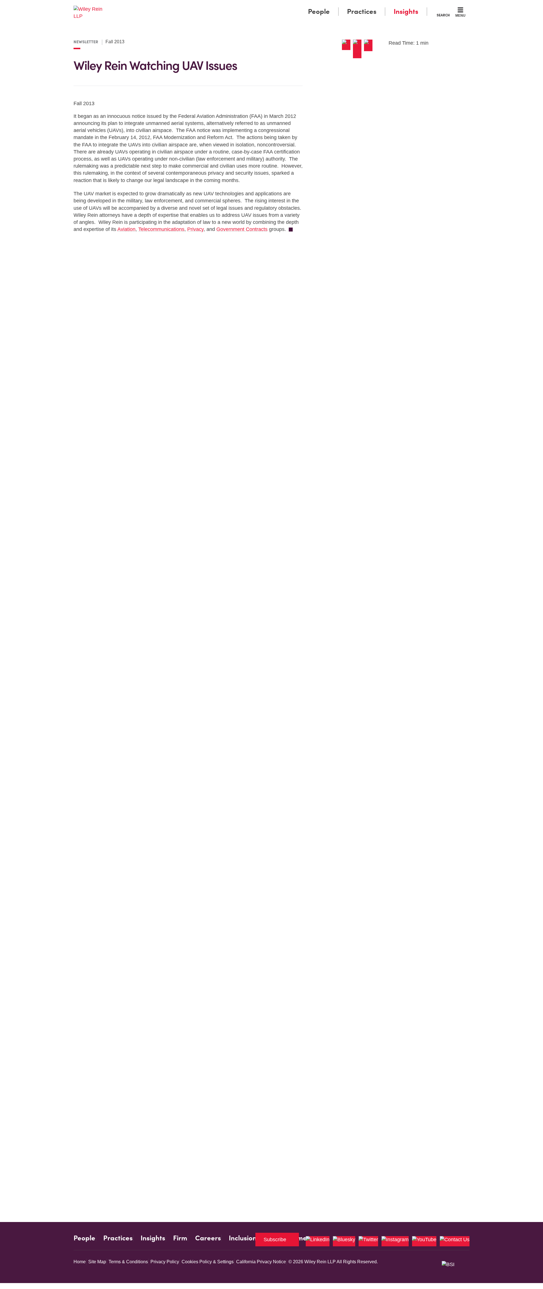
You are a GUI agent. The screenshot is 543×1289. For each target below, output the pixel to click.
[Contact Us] (454, 1241)
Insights (406, 11)
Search (443, 15)
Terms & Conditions (128, 1261)
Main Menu (254, 6)
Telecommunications (161, 229)
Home (80, 1261)
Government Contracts (242, 229)
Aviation (126, 229)
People (319, 11)
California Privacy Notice (261, 1261)
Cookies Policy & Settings (208, 1261)
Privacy (195, 229)
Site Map (97, 1261)
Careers (208, 1238)
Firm (180, 1238)
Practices (361, 11)
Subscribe (275, 1239)
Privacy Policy (164, 1261)
